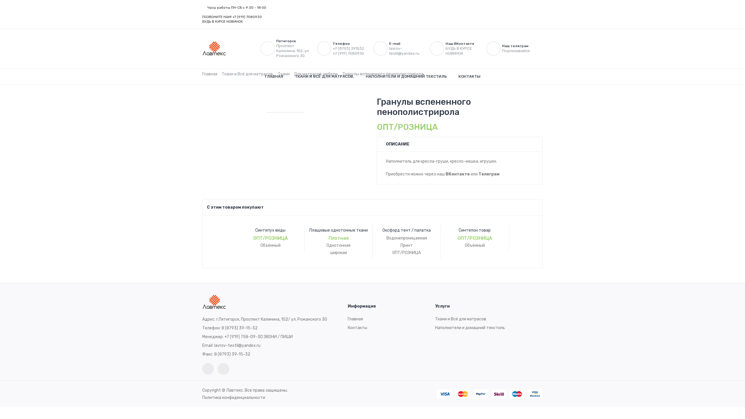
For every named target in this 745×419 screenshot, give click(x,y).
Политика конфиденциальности (233, 397)
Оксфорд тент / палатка (406, 230)
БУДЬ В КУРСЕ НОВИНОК (223, 21)
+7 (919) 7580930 (348, 53)
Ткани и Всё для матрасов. (324, 76)
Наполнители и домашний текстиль (406, 76)
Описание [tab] (397, 144)
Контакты (469, 76)
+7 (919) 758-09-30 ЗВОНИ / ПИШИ (258, 336)
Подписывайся (516, 51)
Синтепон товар (475, 230)
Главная (274, 76)
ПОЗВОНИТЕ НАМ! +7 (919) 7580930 (232, 17)
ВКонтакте (458, 174)
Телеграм (488, 174)
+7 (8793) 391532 (348, 48)
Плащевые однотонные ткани (338, 230)
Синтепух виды (270, 230)
